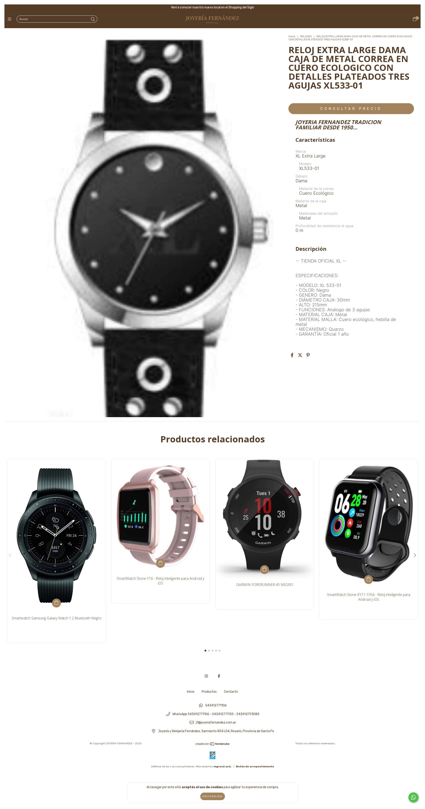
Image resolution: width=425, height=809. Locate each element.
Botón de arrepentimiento (255, 766)
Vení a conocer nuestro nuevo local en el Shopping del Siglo (212, 7)
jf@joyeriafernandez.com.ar (216, 723)
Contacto (231, 692)
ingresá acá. (223, 766)
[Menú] (10, 19)
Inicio (291, 36)
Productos (209, 692)
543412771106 (216, 705)
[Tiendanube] (212, 745)
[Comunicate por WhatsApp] (413, 797)
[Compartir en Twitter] (300, 355)
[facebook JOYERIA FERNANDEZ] (219, 676)
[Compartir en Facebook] (292, 355)
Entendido (213, 796)
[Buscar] (93, 19)
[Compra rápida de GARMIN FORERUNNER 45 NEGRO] (264, 569)
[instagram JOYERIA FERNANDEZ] (206, 676)
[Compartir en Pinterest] (308, 355)
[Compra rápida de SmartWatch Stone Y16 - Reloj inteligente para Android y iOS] (160, 563)
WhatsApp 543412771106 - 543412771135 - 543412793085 (215, 714)
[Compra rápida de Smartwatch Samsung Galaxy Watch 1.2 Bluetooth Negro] (56, 603)
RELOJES (306, 36)
